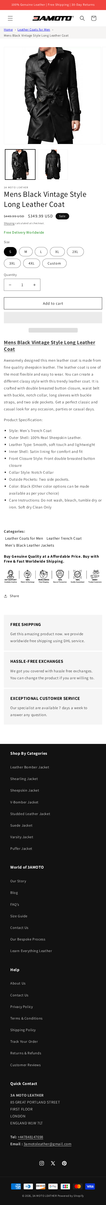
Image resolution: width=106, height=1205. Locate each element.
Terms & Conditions (26, 1018)
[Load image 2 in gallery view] (53, 164)
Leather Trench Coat (64, 538)
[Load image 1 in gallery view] (20, 164)
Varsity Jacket (21, 837)
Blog (14, 892)
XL (57, 251)
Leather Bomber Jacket (29, 767)
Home (8, 29)
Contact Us (19, 927)
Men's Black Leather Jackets (29, 545)
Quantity (10, 275)
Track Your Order (24, 1041)
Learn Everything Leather (31, 950)
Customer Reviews (25, 1065)
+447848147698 (30, 1136)
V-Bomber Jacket (24, 802)
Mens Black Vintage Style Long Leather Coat (36, 35)
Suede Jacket (21, 825)
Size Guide (19, 916)
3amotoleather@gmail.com (48, 1143)
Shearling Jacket (24, 778)
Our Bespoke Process (27, 939)
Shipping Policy (23, 1030)
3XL (12, 263)
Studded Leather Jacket (30, 813)
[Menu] (10, 18)
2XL (75, 251)
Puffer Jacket (21, 848)
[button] (53, 318)
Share (14, 595)
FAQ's (14, 904)
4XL (32, 263)
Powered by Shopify (71, 1196)
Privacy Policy (21, 1006)
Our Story (18, 881)
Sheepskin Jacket (24, 790)
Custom (54, 263)
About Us (18, 983)
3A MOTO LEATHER (44, 1196)
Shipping (9, 223)
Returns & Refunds (25, 1053)
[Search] (82, 18)
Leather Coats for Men (33, 29)
